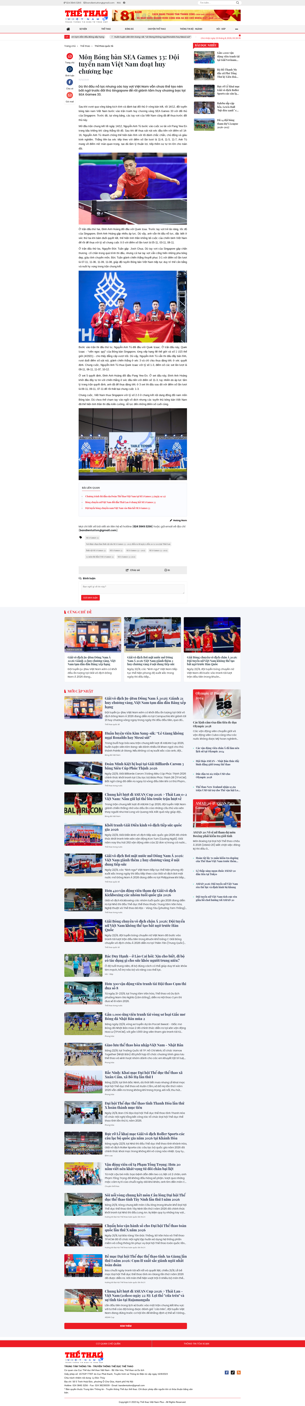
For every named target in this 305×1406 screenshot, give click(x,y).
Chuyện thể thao (112, 1186)
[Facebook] (227, 1372)
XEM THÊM (126, 1325)
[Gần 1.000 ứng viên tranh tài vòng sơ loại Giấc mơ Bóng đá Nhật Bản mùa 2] (83, 1023)
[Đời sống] (176, 15)
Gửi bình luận (90, 597)
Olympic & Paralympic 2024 (214, 695)
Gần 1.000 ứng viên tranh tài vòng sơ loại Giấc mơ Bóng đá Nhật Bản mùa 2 (145, 1016)
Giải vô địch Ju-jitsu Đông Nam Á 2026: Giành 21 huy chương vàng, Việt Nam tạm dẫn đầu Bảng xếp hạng (91, 661)
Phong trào (109, 1036)
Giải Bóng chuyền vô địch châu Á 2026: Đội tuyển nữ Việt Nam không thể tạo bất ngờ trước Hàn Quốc (212, 661)
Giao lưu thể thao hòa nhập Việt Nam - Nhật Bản (144, 1045)
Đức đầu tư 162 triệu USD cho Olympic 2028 (213, 775)
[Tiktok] (233, 1372)
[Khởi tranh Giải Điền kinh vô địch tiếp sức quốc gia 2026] (83, 834)
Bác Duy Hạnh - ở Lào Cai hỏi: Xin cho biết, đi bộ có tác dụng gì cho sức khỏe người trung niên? (145, 958)
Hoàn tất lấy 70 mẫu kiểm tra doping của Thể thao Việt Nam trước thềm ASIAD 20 (217, 859)
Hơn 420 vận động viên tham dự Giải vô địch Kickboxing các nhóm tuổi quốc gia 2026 (140, 892)
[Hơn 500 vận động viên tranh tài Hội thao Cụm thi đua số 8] (83, 993)
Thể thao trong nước (113, 786)
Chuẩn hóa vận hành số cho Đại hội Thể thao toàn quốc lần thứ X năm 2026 (145, 1227)
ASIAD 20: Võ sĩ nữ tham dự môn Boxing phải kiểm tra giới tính (214, 834)
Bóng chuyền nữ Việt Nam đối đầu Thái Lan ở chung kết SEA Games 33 (120, 502)
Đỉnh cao (109, 1156)
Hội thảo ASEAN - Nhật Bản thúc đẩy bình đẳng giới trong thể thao (217, 762)
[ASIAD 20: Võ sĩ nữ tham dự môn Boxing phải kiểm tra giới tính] (217, 814)
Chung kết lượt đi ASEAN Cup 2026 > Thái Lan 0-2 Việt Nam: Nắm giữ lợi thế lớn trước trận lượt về (146, 796)
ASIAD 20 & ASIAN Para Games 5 (215, 805)
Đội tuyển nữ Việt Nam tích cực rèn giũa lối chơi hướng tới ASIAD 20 (216, 898)
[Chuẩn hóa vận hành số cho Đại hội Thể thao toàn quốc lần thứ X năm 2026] (83, 1235)
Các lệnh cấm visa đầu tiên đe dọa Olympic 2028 (215, 724)
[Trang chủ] (68, 29)
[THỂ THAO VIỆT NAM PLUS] (86, 15)
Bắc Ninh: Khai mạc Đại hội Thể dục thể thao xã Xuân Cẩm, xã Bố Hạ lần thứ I (144, 1074)
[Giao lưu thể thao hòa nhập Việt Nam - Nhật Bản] (83, 1054)
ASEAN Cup (109, 1317)
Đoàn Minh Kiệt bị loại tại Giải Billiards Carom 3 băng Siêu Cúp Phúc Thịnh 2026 (186, 37)
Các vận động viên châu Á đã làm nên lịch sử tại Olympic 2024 (217, 749)
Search (238, 3)
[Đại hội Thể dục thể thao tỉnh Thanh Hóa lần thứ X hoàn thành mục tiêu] (83, 1112)
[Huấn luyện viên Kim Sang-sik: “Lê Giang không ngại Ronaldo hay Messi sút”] (83, 742)
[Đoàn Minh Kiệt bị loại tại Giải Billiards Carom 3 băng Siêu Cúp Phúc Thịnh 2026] (83, 773)
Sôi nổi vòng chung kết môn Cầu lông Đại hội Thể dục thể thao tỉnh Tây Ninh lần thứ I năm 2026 (145, 1197)
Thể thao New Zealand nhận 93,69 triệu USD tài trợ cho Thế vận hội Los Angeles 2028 (217, 788)
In (168, 570)
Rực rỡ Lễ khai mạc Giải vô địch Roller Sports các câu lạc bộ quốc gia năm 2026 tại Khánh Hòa (145, 1135)
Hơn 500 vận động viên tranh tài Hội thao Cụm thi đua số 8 (145, 985)
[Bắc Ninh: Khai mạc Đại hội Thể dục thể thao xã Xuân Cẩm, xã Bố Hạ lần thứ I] (83, 1081)
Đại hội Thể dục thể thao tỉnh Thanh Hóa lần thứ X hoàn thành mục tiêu (144, 1105)
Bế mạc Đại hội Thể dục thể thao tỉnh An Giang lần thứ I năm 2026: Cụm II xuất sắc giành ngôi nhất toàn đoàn (146, 1260)
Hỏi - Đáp (109, 974)
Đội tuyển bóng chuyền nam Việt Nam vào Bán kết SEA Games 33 (117, 508)
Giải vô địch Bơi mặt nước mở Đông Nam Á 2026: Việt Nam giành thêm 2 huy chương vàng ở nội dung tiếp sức (151, 661)
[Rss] (239, 1372)
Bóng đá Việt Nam (112, 755)
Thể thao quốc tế (74, 649)
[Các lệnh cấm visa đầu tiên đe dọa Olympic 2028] (217, 704)
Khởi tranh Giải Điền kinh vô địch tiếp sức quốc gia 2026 (143, 827)
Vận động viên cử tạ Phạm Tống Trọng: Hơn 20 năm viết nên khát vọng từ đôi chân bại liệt (142, 1166)
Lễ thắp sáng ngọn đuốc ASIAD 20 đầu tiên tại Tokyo (216, 872)
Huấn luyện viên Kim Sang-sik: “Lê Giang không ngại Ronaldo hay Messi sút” (98, 37)
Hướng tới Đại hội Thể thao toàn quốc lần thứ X (125, 1217)
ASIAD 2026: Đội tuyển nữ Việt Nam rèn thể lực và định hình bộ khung (217, 885)
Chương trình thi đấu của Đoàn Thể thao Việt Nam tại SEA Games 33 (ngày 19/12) (125, 496)
